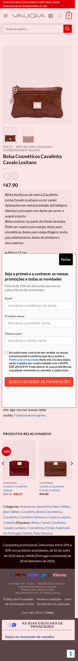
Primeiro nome (14, 316)
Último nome (13, 333)
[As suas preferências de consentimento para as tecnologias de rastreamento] (71, 654)
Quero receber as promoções (39, 381)
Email (8, 298)
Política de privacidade (23, 359)
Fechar (66, 259)
